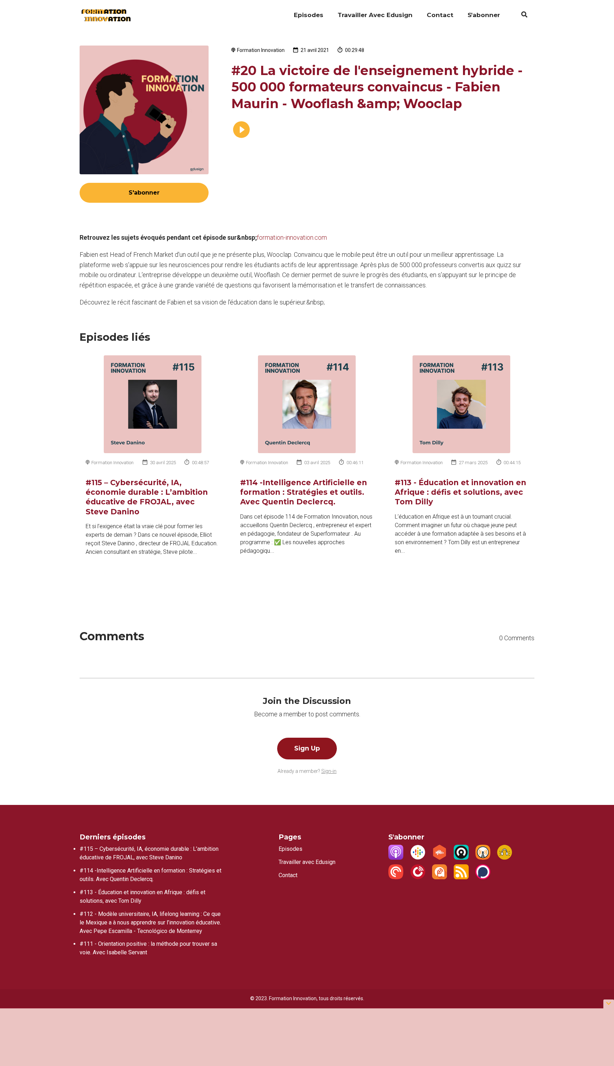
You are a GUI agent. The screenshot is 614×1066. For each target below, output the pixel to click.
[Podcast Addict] (439, 877)
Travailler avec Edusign (375, 14)
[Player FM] (417, 877)
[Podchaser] (482, 877)
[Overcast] (482, 857)
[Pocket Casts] (395, 877)
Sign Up (307, 748)
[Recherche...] (520, 15)
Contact (440, 14)
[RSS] (461, 877)
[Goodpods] (504, 857)
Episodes (308, 14)
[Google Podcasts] (417, 857)
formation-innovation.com (292, 237)
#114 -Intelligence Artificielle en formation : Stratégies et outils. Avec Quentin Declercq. (303, 492)
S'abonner (484, 14)
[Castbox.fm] (439, 857)
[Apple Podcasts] (395, 857)
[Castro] (461, 857)
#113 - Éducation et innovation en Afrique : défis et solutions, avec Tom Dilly (460, 492)
